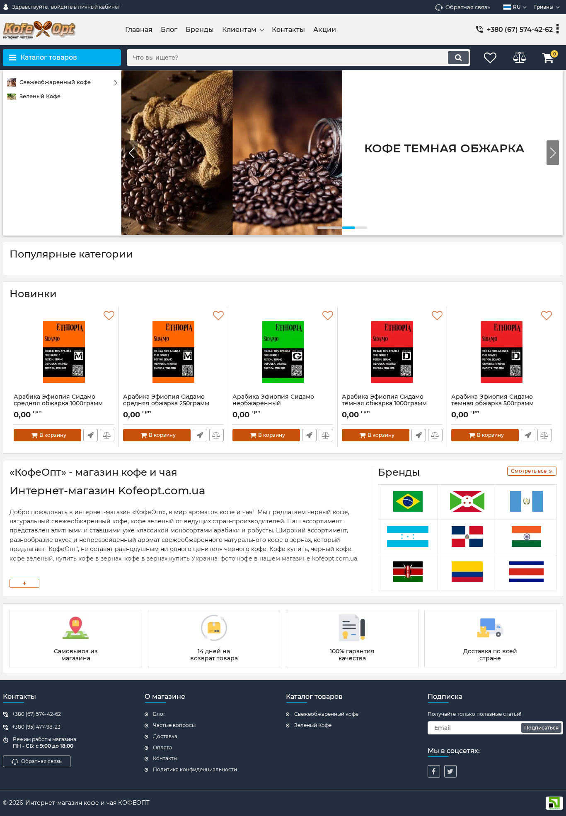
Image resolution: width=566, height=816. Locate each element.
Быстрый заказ (90, 435)
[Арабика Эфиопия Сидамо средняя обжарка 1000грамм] (64, 352)
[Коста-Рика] (526, 572)
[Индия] (526, 537)
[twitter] (450, 771)
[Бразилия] (407, 502)
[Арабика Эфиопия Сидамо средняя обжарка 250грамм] (173, 352)
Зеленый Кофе (312, 725)
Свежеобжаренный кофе (326, 714)
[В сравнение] (107, 435)
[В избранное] (109, 316)
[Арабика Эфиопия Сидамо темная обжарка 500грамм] (501, 352)
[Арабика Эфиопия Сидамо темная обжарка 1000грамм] (392, 352)
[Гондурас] (407, 537)
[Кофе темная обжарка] (342, 152)
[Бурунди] (467, 502)
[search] (458, 57)
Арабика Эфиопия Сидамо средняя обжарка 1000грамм (58, 404)
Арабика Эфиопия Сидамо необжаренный (273, 404)
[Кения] (407, 572)
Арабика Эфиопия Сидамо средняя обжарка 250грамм (166, 404)
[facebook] (434, 771)
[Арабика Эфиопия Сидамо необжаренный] (282, 352)
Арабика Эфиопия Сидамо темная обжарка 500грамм (492, 404)
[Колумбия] (467, 572)
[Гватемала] (526, 502)
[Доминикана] (467, 537)
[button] (553, 152)
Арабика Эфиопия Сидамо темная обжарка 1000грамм (384, 404)
